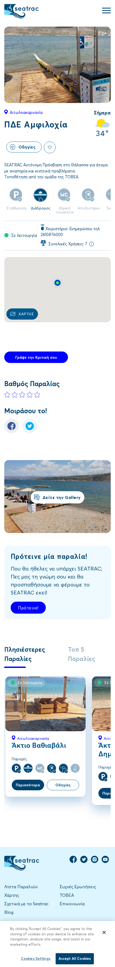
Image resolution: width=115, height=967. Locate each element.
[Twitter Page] (84, 861)
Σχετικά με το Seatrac (26, 903)
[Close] (104, 932)
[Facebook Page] (73, 861)
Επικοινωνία (72, 903)
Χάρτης (11, 895)
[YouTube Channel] (105, 861)
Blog (8, 912)
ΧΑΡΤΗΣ (26, 314)
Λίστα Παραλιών (21, 886)
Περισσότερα (28, 785)
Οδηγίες (27, 146)
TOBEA (67, 895)
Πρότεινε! (28, 607)
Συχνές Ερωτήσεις (78, 886)
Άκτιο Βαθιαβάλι (39, 745)
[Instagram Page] (94, 861)
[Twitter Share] (29, 431)
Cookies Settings (36, 958)
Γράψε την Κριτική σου (36, 357)
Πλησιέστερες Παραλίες (24, 654)
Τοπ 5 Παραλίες (81, 654)
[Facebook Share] (11, 431)
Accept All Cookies (75, 958)
